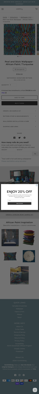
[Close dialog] (37, 185)
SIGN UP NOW (19, 203)
